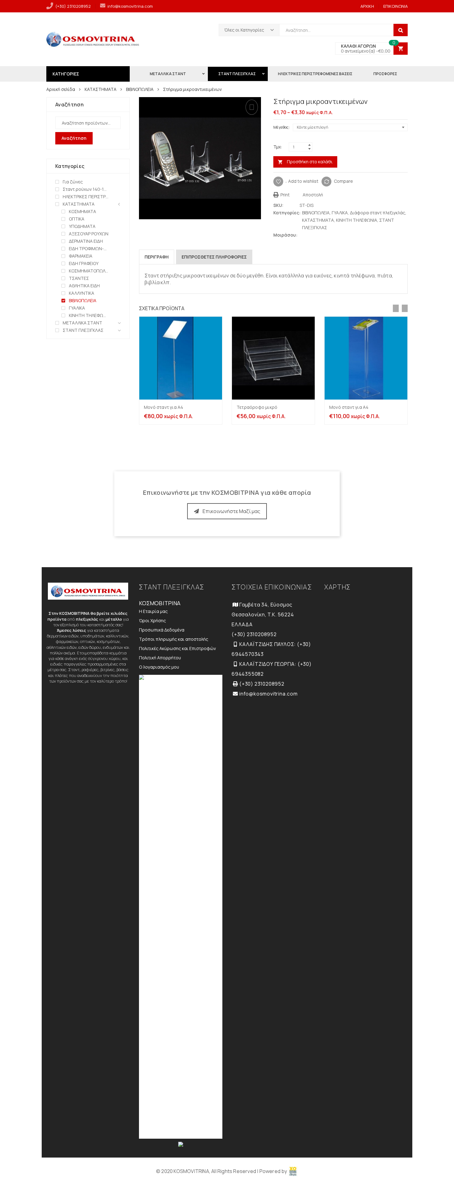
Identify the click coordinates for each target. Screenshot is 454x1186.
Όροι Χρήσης (152, 620)
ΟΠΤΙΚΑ (76, 219)
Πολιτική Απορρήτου (160, 658)
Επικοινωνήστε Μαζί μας (231, 511)
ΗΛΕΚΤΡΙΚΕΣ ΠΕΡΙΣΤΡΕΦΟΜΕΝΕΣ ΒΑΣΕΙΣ (85, 196)
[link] (293, 1171)
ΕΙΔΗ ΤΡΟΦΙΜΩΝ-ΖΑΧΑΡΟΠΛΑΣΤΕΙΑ (88, 248)
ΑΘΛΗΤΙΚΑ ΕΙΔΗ (84, 286)
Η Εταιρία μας (153, 611)
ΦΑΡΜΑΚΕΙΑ (80, 256)
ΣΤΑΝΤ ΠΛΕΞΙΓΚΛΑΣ (83, 330)
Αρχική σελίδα (60, 89)
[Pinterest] (314, 235)
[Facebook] (309, 235)
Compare (343, 181)
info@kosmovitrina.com (130, 6)
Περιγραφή (157, 257)
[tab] (156, 257)
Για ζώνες (73, 182)
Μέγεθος (280, 127)
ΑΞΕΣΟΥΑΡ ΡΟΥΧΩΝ (88, 234)
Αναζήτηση (73, 138)
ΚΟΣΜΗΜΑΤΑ (82, 211)
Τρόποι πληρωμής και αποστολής (173, 639)
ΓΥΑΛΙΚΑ (340, 213)
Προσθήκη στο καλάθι (310, 162)
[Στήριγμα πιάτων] (405, 102)
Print (285, 195)
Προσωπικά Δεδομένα (161, 630)
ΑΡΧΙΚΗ (367, 6)
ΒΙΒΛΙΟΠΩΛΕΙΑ (139, 89)
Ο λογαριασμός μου (159, 667)
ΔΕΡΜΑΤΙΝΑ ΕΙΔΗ (86, 241)
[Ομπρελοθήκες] (395, 102)
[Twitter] (303, 235)
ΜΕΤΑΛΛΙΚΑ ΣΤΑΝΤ (82, 323)
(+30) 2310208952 (73, 6)
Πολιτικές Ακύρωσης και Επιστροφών (177, 648)
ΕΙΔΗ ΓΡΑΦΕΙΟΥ (84, 263)
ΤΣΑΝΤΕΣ (79, 278)
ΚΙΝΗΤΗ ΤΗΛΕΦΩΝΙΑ (356, 220)
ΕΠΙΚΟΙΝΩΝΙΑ (395, 6)
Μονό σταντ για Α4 (163, 407)
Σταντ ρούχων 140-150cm (85, 189)
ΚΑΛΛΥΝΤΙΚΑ (81, 293)
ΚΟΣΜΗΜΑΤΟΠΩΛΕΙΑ (88, 271)
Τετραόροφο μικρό (257, 407)
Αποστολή (312, 195)
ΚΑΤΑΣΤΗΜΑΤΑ (100, 89)
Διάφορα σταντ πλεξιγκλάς (377, 213)
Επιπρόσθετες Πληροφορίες (214, 257)
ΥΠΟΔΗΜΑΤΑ (82, 226)
